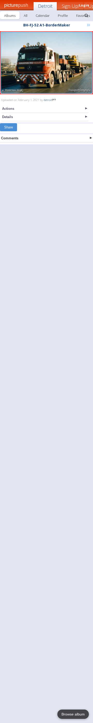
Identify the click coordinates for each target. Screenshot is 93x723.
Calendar (43, 15)
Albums (10, 15)
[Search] (86, 15)
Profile (63, 15)
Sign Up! (70, 6)
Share (8, 127)
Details (7, 117)
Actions (8, 109)
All (25, 15)
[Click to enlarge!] (46, 62)
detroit (48, 100)
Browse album (73, 714)
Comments (9, 138)
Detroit (45, 6)
